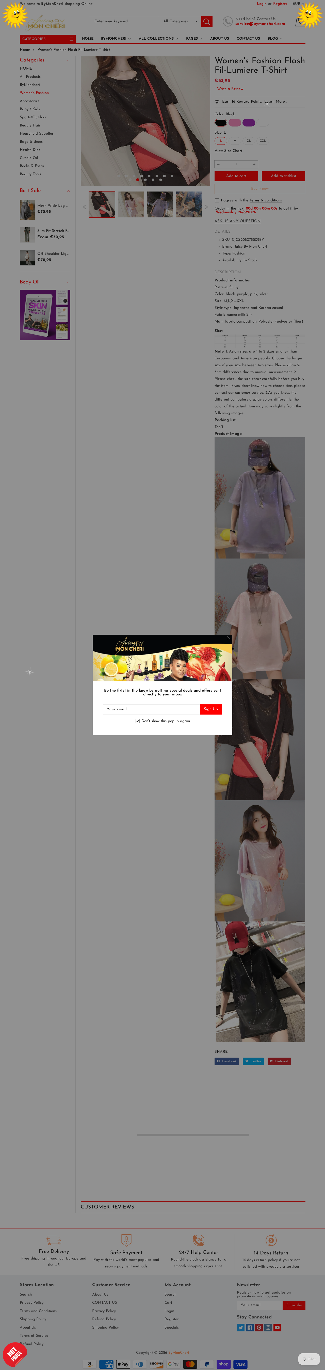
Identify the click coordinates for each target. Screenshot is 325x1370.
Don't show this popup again (165, 721)
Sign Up (211, 709)
